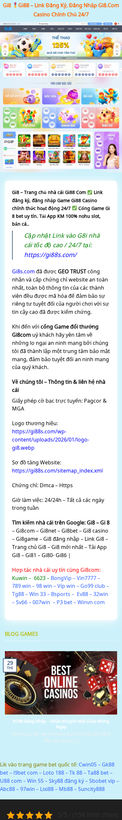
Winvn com (91, 602)
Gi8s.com (23, 271)
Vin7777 (86, 578)
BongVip (61, 578)
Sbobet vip (102, 780)
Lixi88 (47, 789)
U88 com (11, 780)
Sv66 (21, 602)
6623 (40, 578)
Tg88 (18, 594)
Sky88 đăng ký (66, 780)
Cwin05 (88, 764)
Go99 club (92, 585)
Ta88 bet (98, 772)
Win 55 (35, 780)
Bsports (60, 594)
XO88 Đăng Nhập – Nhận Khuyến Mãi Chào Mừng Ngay (61, 724)
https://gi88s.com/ (50, 254)
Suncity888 (91, 789)
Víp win (66, 585)
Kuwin (19, 578)
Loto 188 (53, 772)
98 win (44, 585)
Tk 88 (75, 772)
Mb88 (66, 789)
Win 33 (37, 594)
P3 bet (64, 602)
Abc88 (7, 789)
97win (27, 789)
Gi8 (7, 5)
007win (41, 602)
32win (100, 594)
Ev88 (82, 594)
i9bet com (25, 772)
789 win (21, 585)
